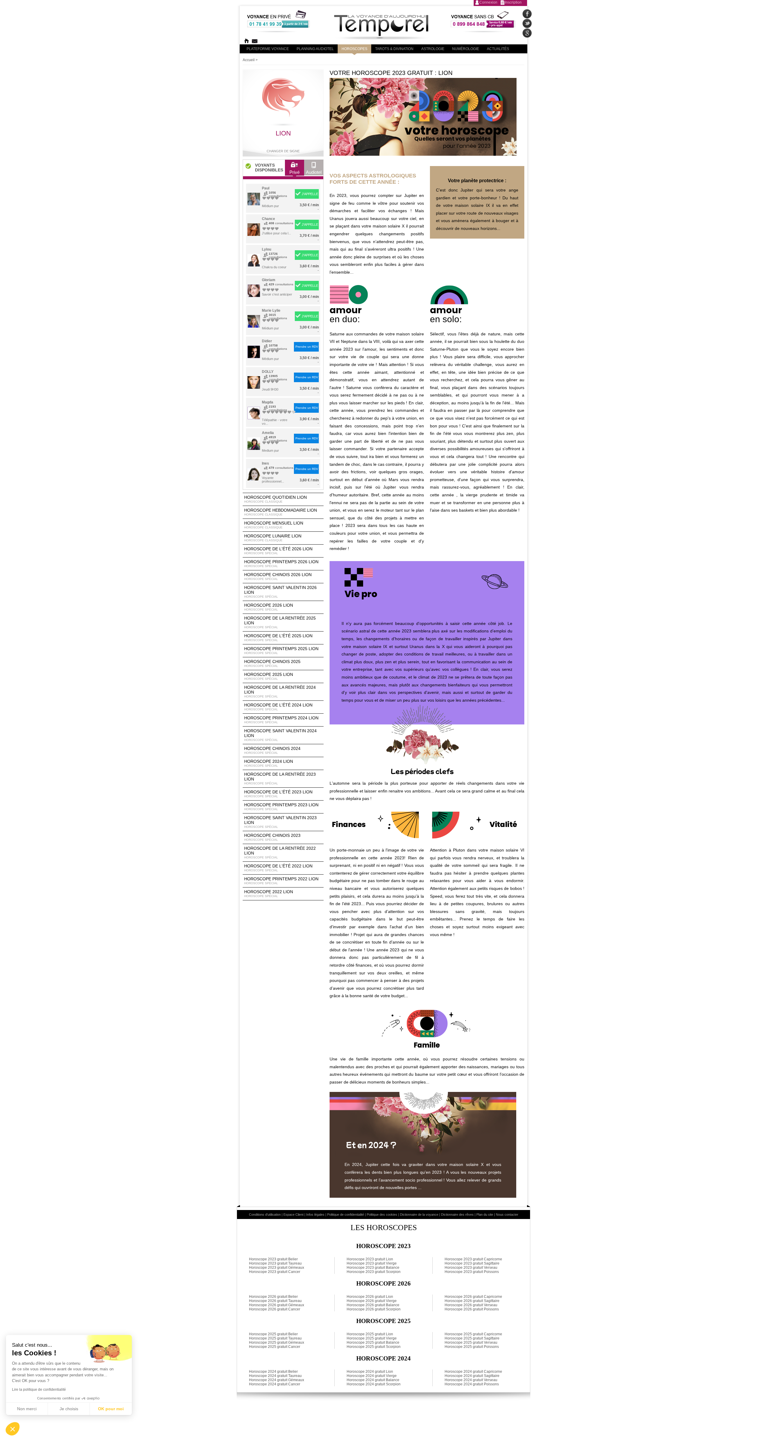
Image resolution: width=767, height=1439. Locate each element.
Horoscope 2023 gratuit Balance (373, 1267)
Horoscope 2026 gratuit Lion (370, 1297)
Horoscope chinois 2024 (272, 750)
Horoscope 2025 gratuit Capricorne (473, 1334)
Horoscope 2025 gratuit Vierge (372, 1338)
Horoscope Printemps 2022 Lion (281, 880)
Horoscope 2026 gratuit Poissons (472, 1309)
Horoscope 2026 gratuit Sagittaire (472, 1301)
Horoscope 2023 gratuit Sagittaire (472, 1263)
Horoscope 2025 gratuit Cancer (274, 1347)
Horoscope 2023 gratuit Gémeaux (276, 1267)
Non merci (27, 1408)
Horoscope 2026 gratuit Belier (273, 1297)
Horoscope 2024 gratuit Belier (273, 1371)
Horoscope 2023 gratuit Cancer (274, 1272)
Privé (294, 172)
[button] (12, 1429)
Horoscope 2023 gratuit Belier (273, 1259)
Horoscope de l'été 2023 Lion (278, 793)
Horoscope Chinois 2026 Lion (278, 576)
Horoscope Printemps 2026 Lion (281, 563)
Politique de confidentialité (345, 1214)
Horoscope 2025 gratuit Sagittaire (472, 1338)
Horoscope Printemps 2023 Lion (281, 806)
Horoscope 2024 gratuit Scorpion (374, 1384)
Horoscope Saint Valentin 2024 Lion (280, 735)
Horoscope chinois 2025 (272, 663)
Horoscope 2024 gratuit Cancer (274, 1384)
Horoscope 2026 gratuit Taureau (275, 1301)
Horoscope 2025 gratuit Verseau (471, 1342)
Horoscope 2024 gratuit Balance (373, 1380)
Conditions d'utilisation (265, 1214)
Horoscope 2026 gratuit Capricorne (473, 1297)
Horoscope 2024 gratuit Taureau (275, 1376)
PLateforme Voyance (268, 49)
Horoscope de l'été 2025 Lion (278, 637)
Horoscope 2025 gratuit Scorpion (374, 1347)
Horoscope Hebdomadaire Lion (280, 512)
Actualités (498, 49)
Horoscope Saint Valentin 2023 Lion (280, 821)
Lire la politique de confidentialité (39, 1389)
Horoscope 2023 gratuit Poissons (472, 1272)
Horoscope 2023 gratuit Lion (370, 1259)
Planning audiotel (315, 49)
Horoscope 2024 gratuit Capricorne (473, 1371)
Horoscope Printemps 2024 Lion (281, 719)
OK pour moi (111, 1408)
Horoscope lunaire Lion (272, 538)
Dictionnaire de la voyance (419, 1214)
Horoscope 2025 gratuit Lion (370, 1334)
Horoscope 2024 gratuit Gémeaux (276, 1380)
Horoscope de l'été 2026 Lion (278, 550)
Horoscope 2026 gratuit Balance (373, 1305)
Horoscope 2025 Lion (268, 676)
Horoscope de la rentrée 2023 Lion (280, 778)
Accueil (249, 60)
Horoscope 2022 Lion (268, 893)
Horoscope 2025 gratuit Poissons (472, 1347)
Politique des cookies (382, 1214)
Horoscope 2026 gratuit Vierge (372, 1301)
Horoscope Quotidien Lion (275, 499)
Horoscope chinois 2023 (272, 837)
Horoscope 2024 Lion (268, 763)
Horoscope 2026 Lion (268, 607)
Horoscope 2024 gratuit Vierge (372, 1376)
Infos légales (315, 1214)
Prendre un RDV (306, 346)
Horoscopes (354, 49)
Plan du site (484, 1214)
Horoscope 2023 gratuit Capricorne (473, 1259)
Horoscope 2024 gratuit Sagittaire (472, 1376)
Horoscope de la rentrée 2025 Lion (280, 622)
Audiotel (313, 172)
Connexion (488, 2)
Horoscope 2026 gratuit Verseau (471, 1305)
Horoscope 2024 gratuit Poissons (472, 1384)
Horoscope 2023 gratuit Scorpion (374, 1272)
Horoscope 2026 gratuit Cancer (274, 1309)
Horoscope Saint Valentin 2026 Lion (280, 591)
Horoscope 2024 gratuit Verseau (471, 1380)
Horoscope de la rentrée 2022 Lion (280, 852)
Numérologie (465, 49)
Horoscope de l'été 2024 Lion (278, 707)
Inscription (513, 2)
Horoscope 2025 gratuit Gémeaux (276, 1342)
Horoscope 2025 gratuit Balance (373, 1342)
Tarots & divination (394, 49)
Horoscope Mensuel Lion (273, 525)
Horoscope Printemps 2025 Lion (281, 650)
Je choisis (69, 1408)
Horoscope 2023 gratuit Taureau (275, 1263)
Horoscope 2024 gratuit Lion (370, 1371)
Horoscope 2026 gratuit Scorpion (374, 1309)
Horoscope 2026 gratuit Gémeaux (276, 1305)
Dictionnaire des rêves (457, 1214)
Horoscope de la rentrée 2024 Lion (280, 691)
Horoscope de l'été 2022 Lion (278, 868)
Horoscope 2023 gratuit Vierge (372, 1263)
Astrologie (432, 49)
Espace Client (293, 1214)
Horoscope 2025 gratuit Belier (273, 1334)
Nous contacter (507, 1214)
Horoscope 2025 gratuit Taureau (275, 1338)
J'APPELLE (310, 194)
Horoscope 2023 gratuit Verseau (471, 1267)
